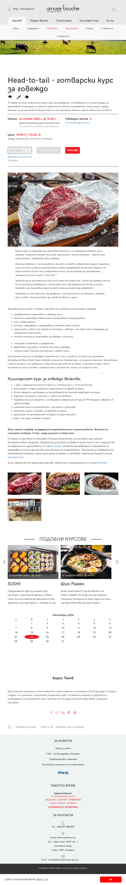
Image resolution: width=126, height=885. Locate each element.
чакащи (72, 150)
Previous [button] (4, 562)
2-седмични (107, 28)
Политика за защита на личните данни (63, 764)
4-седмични (63, 36)
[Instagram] (75, 713)
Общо (16, 28)
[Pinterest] (69, 713)
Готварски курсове (26, 726)
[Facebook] (51, 713)
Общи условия (63, 748)
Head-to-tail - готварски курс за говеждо (62, 726)
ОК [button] (110, 879)
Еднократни (71, 28)
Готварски (52, 28)
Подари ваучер (39, 20)
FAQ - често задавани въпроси (63, 753)
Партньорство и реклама (63, 759)
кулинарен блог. (16, 457)
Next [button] (117, 562)
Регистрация (27, 8)
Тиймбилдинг (64, 20)
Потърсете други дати (77, 122)
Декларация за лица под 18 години (20, 158)
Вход (15, 8)
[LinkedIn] (63, 713)
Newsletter (102, 462)
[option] (34, 575)
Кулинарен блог (89, 20)
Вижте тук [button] (42, 879)
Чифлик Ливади (53, 446)
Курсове (17, 20)
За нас (110, 20)
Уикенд (89, 28)
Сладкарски (33, 28)
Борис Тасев (63, 678)
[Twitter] (57, 713)
